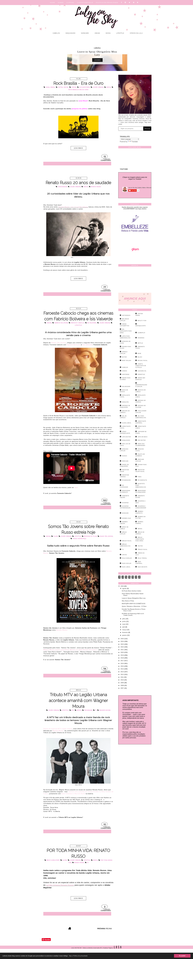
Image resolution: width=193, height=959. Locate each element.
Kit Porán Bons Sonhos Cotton (131, 591)
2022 (122, 647)
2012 (122, 674)
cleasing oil (142, 371)
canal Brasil (50, 87)
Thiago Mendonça (79, 538)
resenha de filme (90, 536)
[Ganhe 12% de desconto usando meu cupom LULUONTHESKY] (135, 257)
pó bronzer (126, 480)
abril (123, 627)
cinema (73, 87)
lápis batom (126, 436)
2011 (122, 677)
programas (88, 710)
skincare (125, 513)
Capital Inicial (63, 87)
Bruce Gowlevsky (53, 860)
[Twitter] (129, 2)
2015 (122, 666)
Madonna (141, 338)
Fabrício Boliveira (61, 323)
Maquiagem (70, 33)
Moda (107, 33)
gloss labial (126, 423)
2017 (122, 660)
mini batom (142, 440)
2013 (122, 671)
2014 (122, 669)
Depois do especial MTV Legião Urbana (57, 728)
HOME (52, 2)
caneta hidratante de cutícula (140, 365)
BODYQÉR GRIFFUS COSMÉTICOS (133, 603)
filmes (55, 536)
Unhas (97, 33)
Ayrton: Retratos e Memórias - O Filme (134, 606)
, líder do (73, 207)
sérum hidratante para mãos (139, 539)
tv (96, 710)
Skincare (85, 33)
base (139, 353)
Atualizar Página (107, 948)
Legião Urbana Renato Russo (60, 885)
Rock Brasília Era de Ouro (78, 89)
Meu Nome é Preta (128, 601)
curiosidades (62, 186)
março (124, 629)
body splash (126, 360)
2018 (122, 658)
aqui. (76, 487)
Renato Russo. (62, 630)
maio (124, 624)
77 (104, 287)
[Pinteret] (134, 2)
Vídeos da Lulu (136, 33)
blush (140, 357)
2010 (122, 680)
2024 (122, 641)
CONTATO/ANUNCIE (85, 2)
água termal (142, 558)
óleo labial (126, 567)
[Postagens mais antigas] (104, 929)
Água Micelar (127, 558)
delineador (126, 386)
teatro (140, 546)
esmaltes (125, 402)
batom (124, 357)
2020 (122, 652)
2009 (122, 682)
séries (140, 528)
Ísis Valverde (87, 344)
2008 (122, 685)
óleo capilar (126, 563)
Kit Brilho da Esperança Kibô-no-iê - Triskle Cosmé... (133, 614)
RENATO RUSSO (96, 186)
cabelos (125, 367)
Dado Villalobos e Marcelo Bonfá (73, 793)
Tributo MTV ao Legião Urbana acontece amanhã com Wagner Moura (78, 700)
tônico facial (142, 549)
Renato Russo (58, 730)
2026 (122, 586)
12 (105, 156)
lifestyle (78, 325)
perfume (125, 461)
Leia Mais (97, 57)
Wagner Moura (104, 710)
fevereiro (125, 632)
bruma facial (142, 360)
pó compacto (142, 480)
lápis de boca (142, 436)
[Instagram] (125, 2)
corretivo (141, 374)
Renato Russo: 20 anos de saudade (78, 182)
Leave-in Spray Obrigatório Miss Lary (134, 598)
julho (124, 618)
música (108, 87)
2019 (122, 655)
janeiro (124, 635)
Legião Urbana (98, 87)
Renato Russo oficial (80, 257)
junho (124, 621)
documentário (97, 48)
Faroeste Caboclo (77, 323)
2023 (122, 644)
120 (105, 500)
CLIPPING (70, 2)
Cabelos (56, 33)
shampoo (125, 502)
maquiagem (126, 440)
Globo (64, 860)
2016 (122, 663)
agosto (124, 588)
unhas (124, 554)
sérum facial (127, 540)
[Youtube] (138, 2)
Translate (135, 141)
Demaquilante (140, 325)
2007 (122, 688)
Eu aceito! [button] (182, 955)
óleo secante (142, 567)
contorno (125, 374)
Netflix (140, 343)
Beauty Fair (142, 320)
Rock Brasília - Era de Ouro (78, 83)
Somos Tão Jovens (106, 536)
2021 (122, 649)
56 (104, 668)
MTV (72, 710)
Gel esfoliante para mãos (126, 331)
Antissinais (126, 315)
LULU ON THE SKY (76, 948)
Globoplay (141, 332)
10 (105, 824)
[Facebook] (121, 2)
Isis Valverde (92, 323)
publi (140, 476)
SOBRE (61, 2)
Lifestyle (120, 33)
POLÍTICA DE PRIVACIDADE (107, 2)
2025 (122, 638)
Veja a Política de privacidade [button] (78, 956)
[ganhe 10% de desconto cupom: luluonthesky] (135, 239)
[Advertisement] (134, 280)
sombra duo (126, 518)
